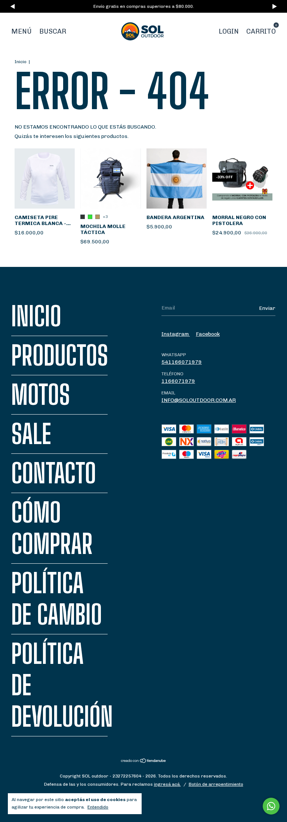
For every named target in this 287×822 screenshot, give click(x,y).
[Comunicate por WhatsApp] (271, 806)
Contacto (53, 473)
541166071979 (181, 362)
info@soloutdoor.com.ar (198, 400)
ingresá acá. (167, 784)
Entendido (97, 807)
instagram (175, 334)
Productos (59, 355)
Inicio (21, 61)
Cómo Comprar (52, 528)
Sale (31, 434)
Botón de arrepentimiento (216, 784)
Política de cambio (56, 598)
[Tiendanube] (143, 761)
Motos (40, 394)
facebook (208, 334)
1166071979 (178, 381)
